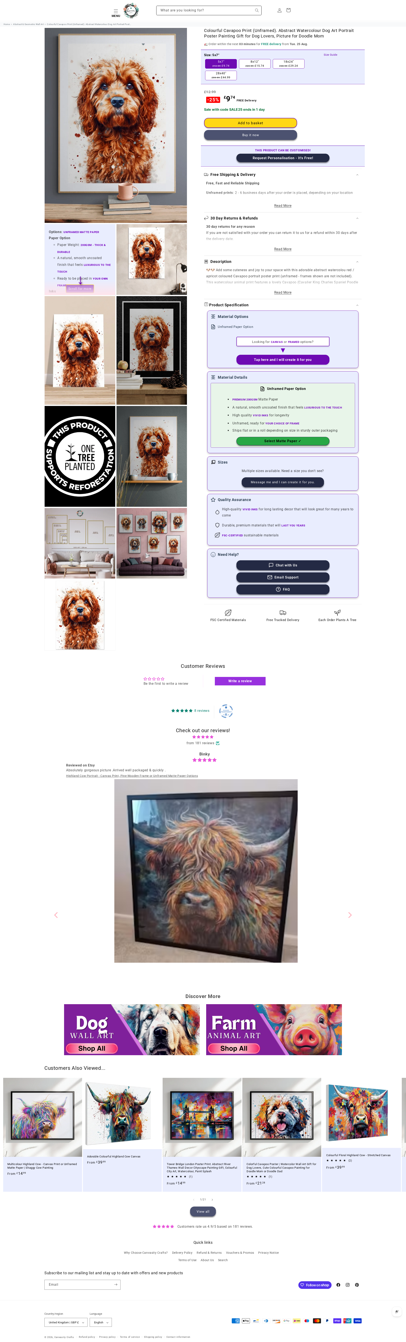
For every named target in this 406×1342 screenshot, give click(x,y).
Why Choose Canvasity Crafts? (146, 1252)
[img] (203, 737)
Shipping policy (153, 1337)
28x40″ (221, 75)
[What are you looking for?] (257, 10)
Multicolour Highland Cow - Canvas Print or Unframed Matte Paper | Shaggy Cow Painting (42, 1166)
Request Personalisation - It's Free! (283, 158)
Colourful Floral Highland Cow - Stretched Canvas (358, 1155)
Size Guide (330, 54)
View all (203, 1211)
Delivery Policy (182, 1252)
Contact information (178, 1337)
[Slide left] (193, 1199)
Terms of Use (187, 1260)
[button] (116, 10)
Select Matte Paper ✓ (282, 441)
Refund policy (87, 1337)
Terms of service (130, 1337)
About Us (207, 1260)
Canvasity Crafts (64, 1337)
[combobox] (209, 10)
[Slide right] (212, 1199)
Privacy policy (107, 1337)
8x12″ (255, 64)
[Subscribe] (115, 1285)
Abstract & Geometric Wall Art (28, 24)
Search (223, 1260)
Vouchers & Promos (240, 1252)
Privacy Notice (268, 1252)
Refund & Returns (209, 1252)
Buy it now (250, 135)
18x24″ (288, 64)
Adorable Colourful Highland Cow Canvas (114, 1156)
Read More (282, 206)
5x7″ (221, 64)
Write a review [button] (240, 681)
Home (7, 24)
